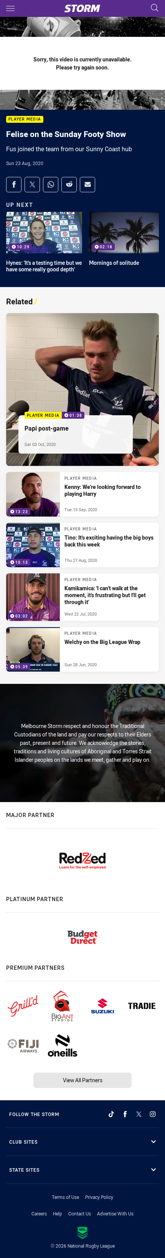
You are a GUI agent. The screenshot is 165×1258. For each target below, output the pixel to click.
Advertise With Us (115, 1213)
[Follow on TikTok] (111, 1114)
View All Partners (82, 1080)
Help (57, 1213)
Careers (39, 1213)
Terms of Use (65, 1197)
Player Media (24, 119)
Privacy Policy (99, 1197)
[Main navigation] (10, 8)
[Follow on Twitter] (139, 1114)
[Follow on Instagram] (153, 1114)
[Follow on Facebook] (125, 1114)
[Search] (154, 8)
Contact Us (79, 1213)
